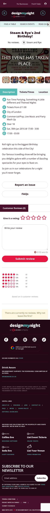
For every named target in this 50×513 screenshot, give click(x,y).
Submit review (25, 259)
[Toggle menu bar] (4, 13)
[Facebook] (6, 340)
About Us (5, 405)
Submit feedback (8, 506)
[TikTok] (44, 340)
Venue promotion (34, 454)
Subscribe (41, 478)
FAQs (25, 194)
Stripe (20, 358)
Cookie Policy (23, 408)
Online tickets (32, 441)
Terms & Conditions (9, 499)
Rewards (16, 405)
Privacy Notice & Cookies (10, 502)
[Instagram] (16, 340)
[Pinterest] (25, 340)
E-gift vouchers (8, 454)
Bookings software (9, 441)
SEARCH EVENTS (27, 24)
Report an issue (25, 185)
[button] (25, 274)
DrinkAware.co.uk (9, 376)
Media (12, 408)
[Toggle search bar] (42, 13)
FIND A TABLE (10, 24)
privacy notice (23, 486)
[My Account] (46, 3)
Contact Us (36, 405)
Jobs (26, 405)
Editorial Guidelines (10, 412)
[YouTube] (35, 340)
